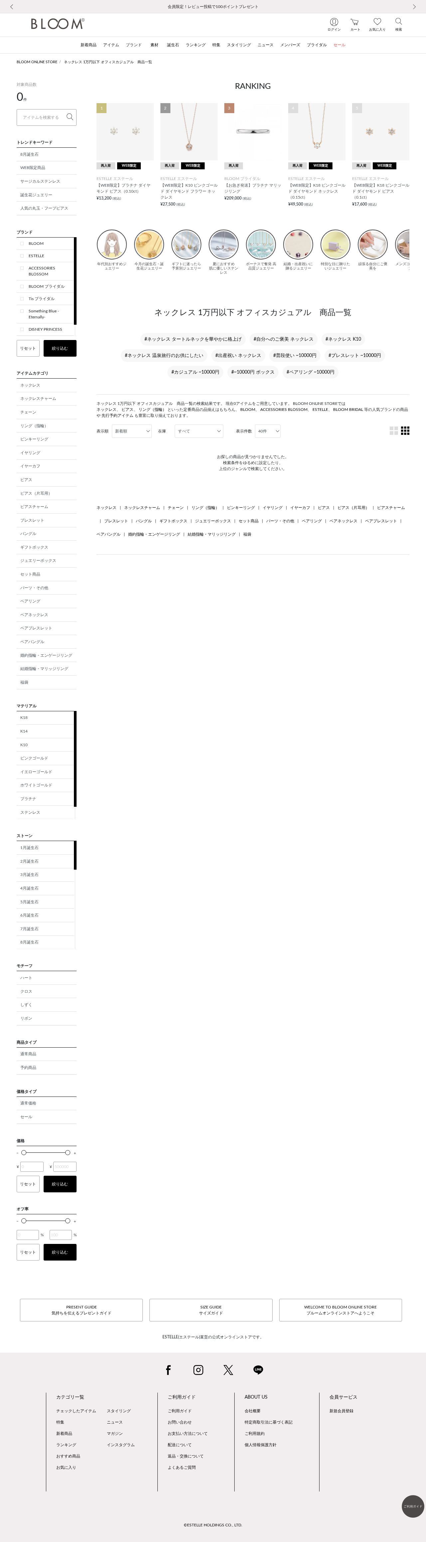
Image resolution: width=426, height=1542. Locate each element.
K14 (24, 731)
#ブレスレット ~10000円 (354, 355)
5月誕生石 (29, 902)
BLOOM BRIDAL (348, 410)
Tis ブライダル (42, 299)
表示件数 (244, 431)
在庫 (162, 431)
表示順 (102, 431)
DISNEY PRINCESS (45, 329)
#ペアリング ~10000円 (310, 372)
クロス (26, 991)
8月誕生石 (29, 154)
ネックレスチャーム (38, 399)
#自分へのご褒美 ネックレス (284, 339)
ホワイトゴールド (36, 785)
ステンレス (30, 812)
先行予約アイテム (117, 416)
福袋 (24, 682)
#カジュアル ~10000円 (195, 372)
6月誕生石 (29, 915)
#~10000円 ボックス (253, 372)
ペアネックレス (34, 615)
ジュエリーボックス (38, 561)
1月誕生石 (29, 848)
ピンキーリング (34, 439)
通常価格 (28, 1103)
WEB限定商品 (32, 168)
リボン (26, 1018)
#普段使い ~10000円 (295, 355)
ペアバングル (32, 642)
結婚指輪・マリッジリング (44, 669)
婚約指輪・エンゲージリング (46, 655)
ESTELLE (36, 256)
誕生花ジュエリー (36, 195)
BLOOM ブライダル (47, 286)
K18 (24, 718)
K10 (24, 745)
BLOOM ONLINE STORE (37, 62)
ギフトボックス (34, 547)
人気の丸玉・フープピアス (44, 208)
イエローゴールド (36, 772)
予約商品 (28, 1068)
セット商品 (30, 574)
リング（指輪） (34, 426)
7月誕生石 (29, 929)
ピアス (26, 480)
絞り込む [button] (60, 348)
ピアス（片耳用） (36, 493)
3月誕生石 (29, 875)
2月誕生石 (29, 861)
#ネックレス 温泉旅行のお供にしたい (164, 355)
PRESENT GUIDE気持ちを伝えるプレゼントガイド (81, 1310)
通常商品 (28, 1054)
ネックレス (30, 385)
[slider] (23, 1152)
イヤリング (30, 453)
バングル (28, 534)
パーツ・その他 (34, 588)
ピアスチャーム (34, 507)
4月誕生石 (29, 888)
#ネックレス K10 (343, 339)
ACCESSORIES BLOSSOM (42, 271)
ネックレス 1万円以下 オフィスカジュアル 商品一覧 (108, 62)
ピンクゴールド (34, 758)
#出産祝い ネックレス (238, 355)
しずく (26, 1005)
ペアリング (30, 601)
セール (26, 1117)
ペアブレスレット (36, 628)
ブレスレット (32, 520)
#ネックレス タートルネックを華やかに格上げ (193, 339)
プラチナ (28, 799)
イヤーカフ (30, 466)
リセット (28, 348)
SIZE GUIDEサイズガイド (211, 1310)
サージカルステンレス (40, 181)
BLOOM (36, 244)
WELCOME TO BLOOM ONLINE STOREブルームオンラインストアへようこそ (340, 1310)
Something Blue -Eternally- (44, 314)
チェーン (28, 412)
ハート (26, 978)
